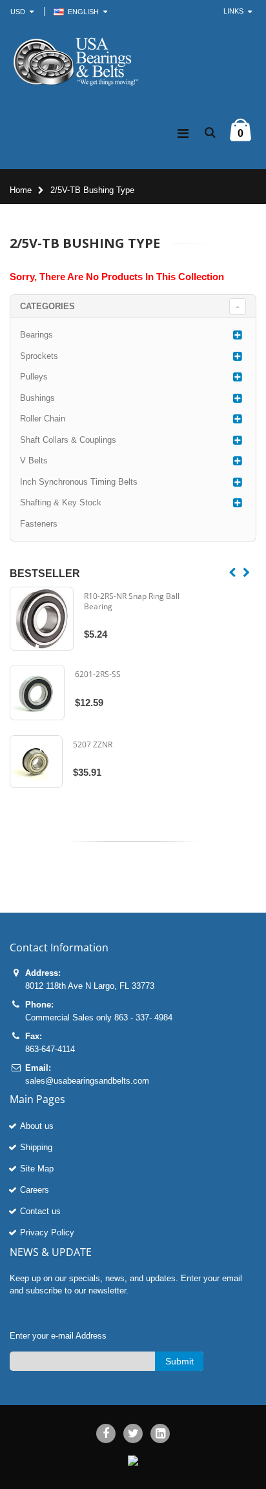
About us (37, 1126)
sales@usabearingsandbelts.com (87, 1081)
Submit (179, 1361)
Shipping (36, 1147)
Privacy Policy (47, 1232)
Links (233, 11)
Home (21, 190)
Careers (34, 1190)
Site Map (37, 1168)
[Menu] (183, 134)
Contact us (40, 1211)
